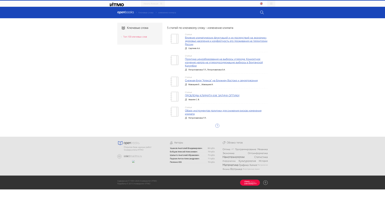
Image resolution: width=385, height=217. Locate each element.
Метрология (262, 165)
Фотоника (236, 169)
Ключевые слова (146, 13)
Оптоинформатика (258, 153)
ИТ (232, 149)
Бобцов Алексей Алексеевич (183, 152)
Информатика (229, 161)
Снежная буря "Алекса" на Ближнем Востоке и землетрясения (221, 80)
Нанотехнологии (234, 157)
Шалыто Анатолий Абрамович (184, 155)
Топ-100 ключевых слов (135, 36)
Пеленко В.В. (176, 162)
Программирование (245, 149)
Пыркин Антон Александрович (184, 159)
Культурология (247, 161)
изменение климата (167, 13)
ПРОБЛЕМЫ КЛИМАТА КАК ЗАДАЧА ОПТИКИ (212, 95)
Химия (253, 165)
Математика (230, 165)
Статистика (261, 157)
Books (125, 12)
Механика (262, 149)
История (263, 161)
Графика (244, 165)
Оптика (226, 149)
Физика (226, 169)
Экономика (228, 153)
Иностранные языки (251, 169)
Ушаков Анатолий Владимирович (186, 148)
